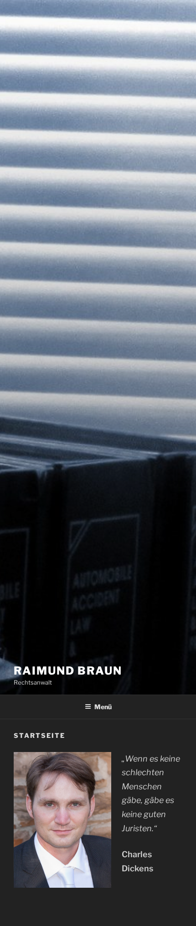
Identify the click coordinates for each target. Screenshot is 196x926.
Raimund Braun (68, 670)
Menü (103, 707)
